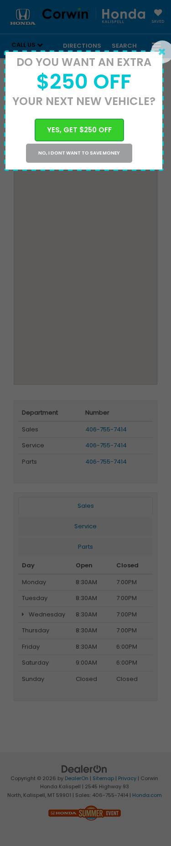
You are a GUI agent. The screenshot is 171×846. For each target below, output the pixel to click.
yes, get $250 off (79, 130)
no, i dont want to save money (79, 153)
